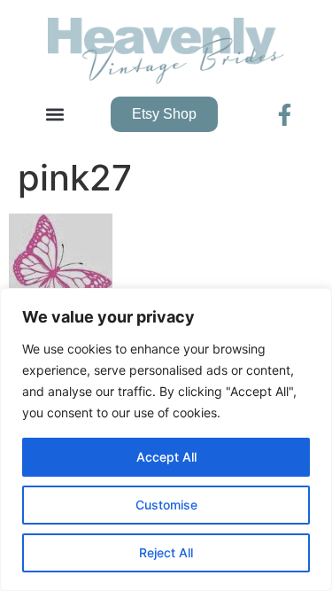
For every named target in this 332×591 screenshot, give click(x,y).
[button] (54, 114)
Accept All (166, 456)
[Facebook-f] (285, 115)
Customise (166, 504)
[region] (166, 439)
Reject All (166, 552)
